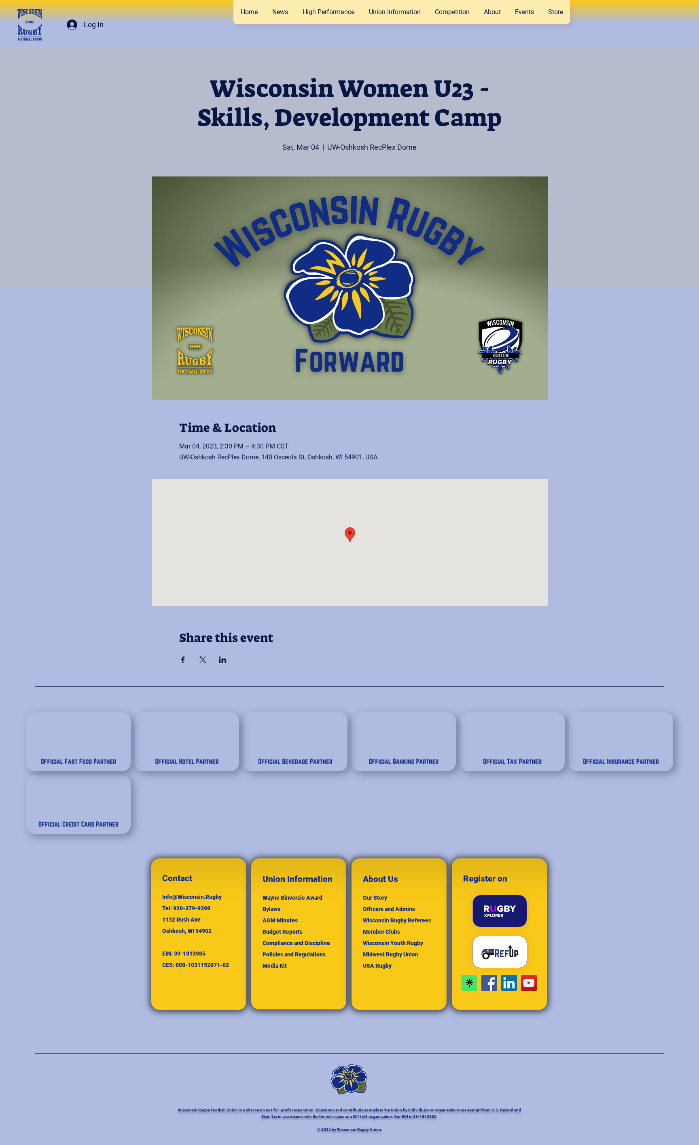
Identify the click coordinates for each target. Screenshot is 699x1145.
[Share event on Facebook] (183, 659)
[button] (452, 12)
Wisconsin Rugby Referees (397, 920)
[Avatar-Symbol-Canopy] (469, 983)
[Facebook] (489, 983)
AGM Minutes (280, 920)
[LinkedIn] (509, 983)
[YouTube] (529, 983)
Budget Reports (283, 931)
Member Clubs (381, 931)
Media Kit (275, 965)
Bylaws (271, 909)
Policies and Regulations (294, 954)
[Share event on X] (203, 659)
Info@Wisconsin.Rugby (192, 897)
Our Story (375, 897)
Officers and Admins (389, 909)
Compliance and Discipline (296, 943)
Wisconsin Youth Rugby (393, 943)
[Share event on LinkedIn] (223, 659)
